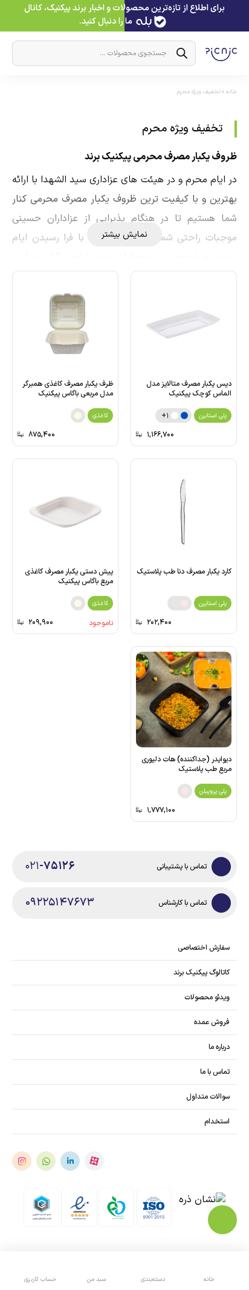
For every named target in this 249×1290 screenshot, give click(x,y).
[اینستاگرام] (21, 1161)
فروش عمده (212, 1022)
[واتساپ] (46, 1161)
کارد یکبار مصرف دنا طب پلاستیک (184, 572)
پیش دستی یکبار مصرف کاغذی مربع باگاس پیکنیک (69, 576)
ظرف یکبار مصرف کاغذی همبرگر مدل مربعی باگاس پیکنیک (67, 389)
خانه (231, 91)
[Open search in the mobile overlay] (104, 53)
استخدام (217, 1121)
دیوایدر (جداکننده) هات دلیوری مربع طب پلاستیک (186, 764)
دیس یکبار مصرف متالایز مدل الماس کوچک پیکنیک (188, 389)
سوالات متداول (208, 1096)
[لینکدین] (70, 1161)
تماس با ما (215, 1072)
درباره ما (219, 1047)
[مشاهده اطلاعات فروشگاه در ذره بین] (202, 1207)
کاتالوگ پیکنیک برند (201, 972)
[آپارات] (94, 1161)
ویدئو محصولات (207, 997)
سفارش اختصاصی (204, 947)
